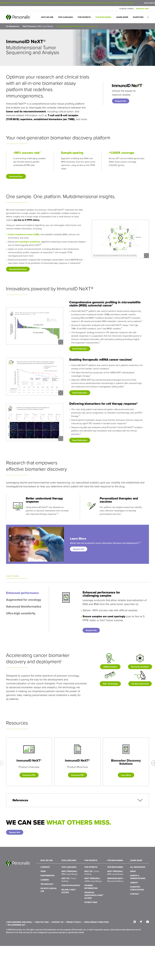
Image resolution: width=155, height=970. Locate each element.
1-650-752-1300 (42, 922)
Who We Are (47, 17)
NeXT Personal (38, 26)
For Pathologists (71, 885)
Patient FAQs (90, 902)
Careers (44, 879)
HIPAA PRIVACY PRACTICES (96, 922)
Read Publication (79, 348)
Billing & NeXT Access (69, 891)
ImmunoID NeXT (115, 880)
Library (134, 882)
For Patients (84, 17)
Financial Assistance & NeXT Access (93, 895)
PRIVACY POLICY (73, 922)
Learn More (122, 17)
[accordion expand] (140, 800)
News (133, 871)
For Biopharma (103, 17)
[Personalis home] (18, 17)
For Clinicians (65, 17)
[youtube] (147, 922)
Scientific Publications (137, 888)
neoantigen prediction (29, 241)
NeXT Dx (69, 880)
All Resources (137, 867)
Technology (46, 884)
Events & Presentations (137, 877)
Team (43, 871)
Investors (138, 17)
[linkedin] (135, 922)
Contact (134, 894)
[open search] (148, 17)
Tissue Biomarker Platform (77, 26)
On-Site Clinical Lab (48, 890)
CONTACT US (57, 922)
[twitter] (141, 922)
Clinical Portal (126, 9)
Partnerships (47, 875)
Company (45, 867)
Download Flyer (16, 176)
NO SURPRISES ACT (16, 924)
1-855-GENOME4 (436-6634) (19, 922)
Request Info (142, 9)
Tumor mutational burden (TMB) (23, 234)
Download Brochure (18, 269)
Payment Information (90, 887)
